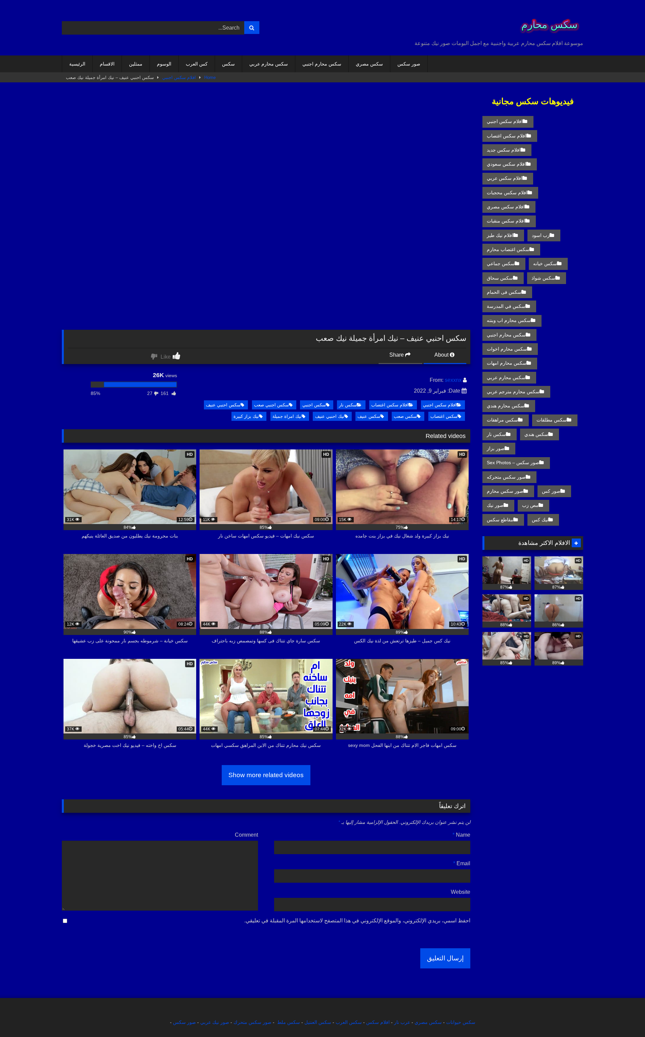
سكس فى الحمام (504, 292)
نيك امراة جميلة (287, 416)
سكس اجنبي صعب (271, 404)
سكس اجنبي (314, 404)
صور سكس (408, 64)
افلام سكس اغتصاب (389, 404)
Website (460, 892)
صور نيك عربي (214, 1022)
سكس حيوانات (460, 1022)
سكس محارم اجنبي (321, 64)
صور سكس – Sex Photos (513, 462)
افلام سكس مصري (506, 206)
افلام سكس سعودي (506, 164)
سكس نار (348, 404)
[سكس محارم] (547, 22)
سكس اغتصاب (444, 416)
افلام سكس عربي (504, 178)
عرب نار (402, 1022)
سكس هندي (536, 434)
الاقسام (107, 64)
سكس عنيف (368, 416)
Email (461, 863)
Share (397, 355)
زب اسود (541, 235)
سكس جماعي (501, 263)
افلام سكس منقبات (506, 221)
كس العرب (197, 64)
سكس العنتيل (317, 1022)
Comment (246, 835)
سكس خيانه (545, 263)
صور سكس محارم (505, 491)
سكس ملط (288, 1022)
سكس (228, 64)
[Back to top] (624, 1017)
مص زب (530, 505)
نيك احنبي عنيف (329, 416)
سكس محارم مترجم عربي (513, 391)
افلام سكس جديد (504, 150)
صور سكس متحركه (506, 477)
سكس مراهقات (502, 420)
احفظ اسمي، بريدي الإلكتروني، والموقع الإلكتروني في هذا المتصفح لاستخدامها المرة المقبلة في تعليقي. (357, 920)
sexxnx (453, 380)
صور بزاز (496, 448)
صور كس (551, 491)
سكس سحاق (500, 278)
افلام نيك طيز (500, 235)
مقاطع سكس (500, 519)
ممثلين (135, 64)
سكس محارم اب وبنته (509, 320)
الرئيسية (77, 64)
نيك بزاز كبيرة (246, 416)
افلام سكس (378, 1022)
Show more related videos (266, 775)
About (442, 355)
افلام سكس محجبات (507, 192)
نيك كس (540, 519)
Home (210, 77)
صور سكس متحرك (252, 1022)
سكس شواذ (543, 278)
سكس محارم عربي (268, 64)
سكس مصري (369, 64)
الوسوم (164, 64)
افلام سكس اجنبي (179, 77)
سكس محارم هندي (505, 405)
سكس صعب (405, 416)
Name (461, 835)
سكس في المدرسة (506, 306)
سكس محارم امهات (506, 363)
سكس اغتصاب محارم (508, 249)
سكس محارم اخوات (507, 349)
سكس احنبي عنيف (223, 404)
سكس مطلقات (551, 420)
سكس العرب (349, 1022)
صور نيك (495, 505)
